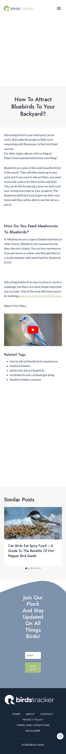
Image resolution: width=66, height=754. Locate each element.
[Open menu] (59, 8)
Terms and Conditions (33, 725)
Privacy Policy (33, 719)
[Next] (56, 536)
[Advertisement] (33, 51)
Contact (46, 714)
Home (16, 714)
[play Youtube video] (33, 330)
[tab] (26, 568)
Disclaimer (33, 731)
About (30, 714)
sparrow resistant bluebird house (40, 296)
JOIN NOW (33, 667)
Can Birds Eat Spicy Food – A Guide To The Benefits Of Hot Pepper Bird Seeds (31, 550)
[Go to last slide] (9, 536)
